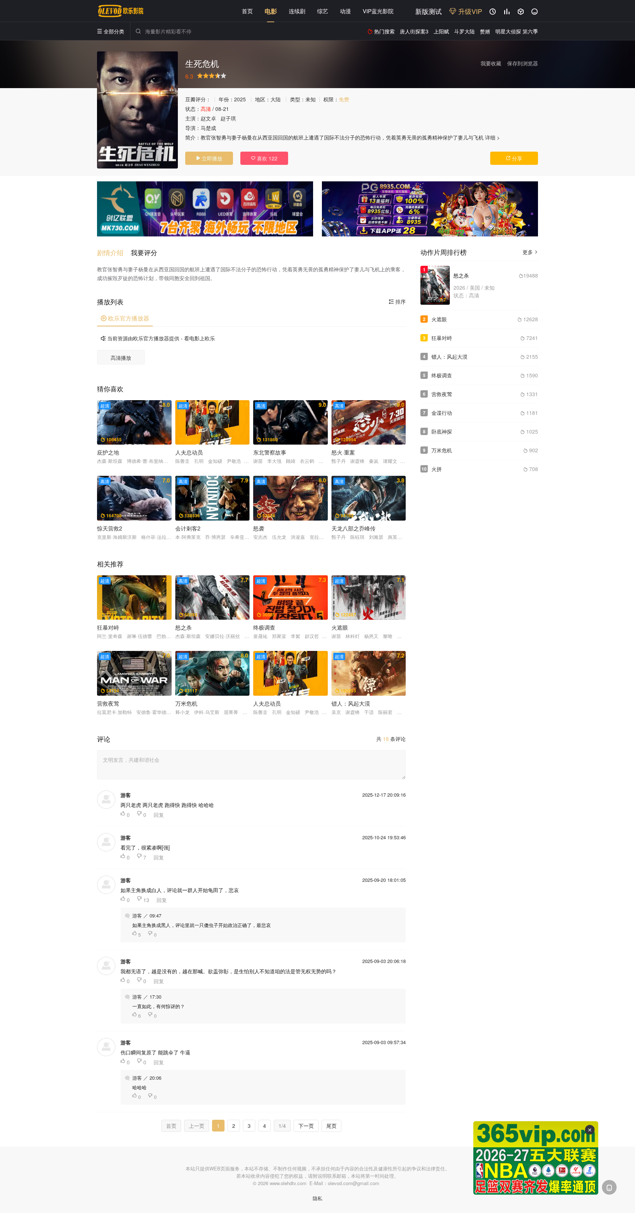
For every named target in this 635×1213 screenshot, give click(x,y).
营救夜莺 (441, 394)
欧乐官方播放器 (125, 318)
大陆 (275, 99)
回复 (159, 814)
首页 (247, 11)
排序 (397, 301)
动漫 (345, 11)
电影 (271, 11)
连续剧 (297, 11)
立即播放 (209, 158)
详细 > (492, 137)
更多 (530, 252)
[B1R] (430, 208)
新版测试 (428, 11)
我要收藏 (491, 63)
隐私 (317, 1198)
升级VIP (469, 11)
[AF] (535, 1158)
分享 (514, 158)
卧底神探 (441, 431)
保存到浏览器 (522, 63)
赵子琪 (228, 118)
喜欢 (264, 158)
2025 (240, 99)
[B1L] (205, 208)
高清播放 (121, 357)
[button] (114, 252)
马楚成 (208, 127)
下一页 (306, 1125)
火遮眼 (439, 319)
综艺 (322, 11)
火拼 (436, 468)
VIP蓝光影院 (378, 11)
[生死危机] (137, 110)
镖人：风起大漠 (449, 356)
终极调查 (441, 375)
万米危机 (441, 450)
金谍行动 (441, 412)
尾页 (331, 1125)
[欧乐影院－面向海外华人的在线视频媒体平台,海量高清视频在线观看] (121, 11)
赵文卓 (208, 118)
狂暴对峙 (441, 337)
